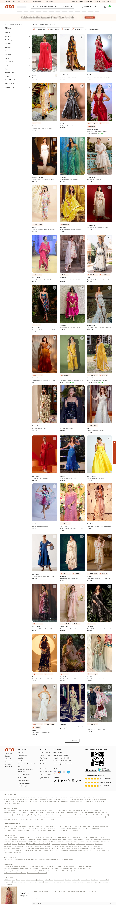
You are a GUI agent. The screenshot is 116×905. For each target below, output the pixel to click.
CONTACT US (57, 749)
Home (6, 24)
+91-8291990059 (106, 1)
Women (8, 1)
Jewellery (27, 1)
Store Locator (57, 752)
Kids (19, 1)
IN (110, 903)
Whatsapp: (62, 761)
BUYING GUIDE (23, 749)
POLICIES (43, 768)
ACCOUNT (43, 749)
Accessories (37, 1)
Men (14, 1)
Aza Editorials (48, 1)
